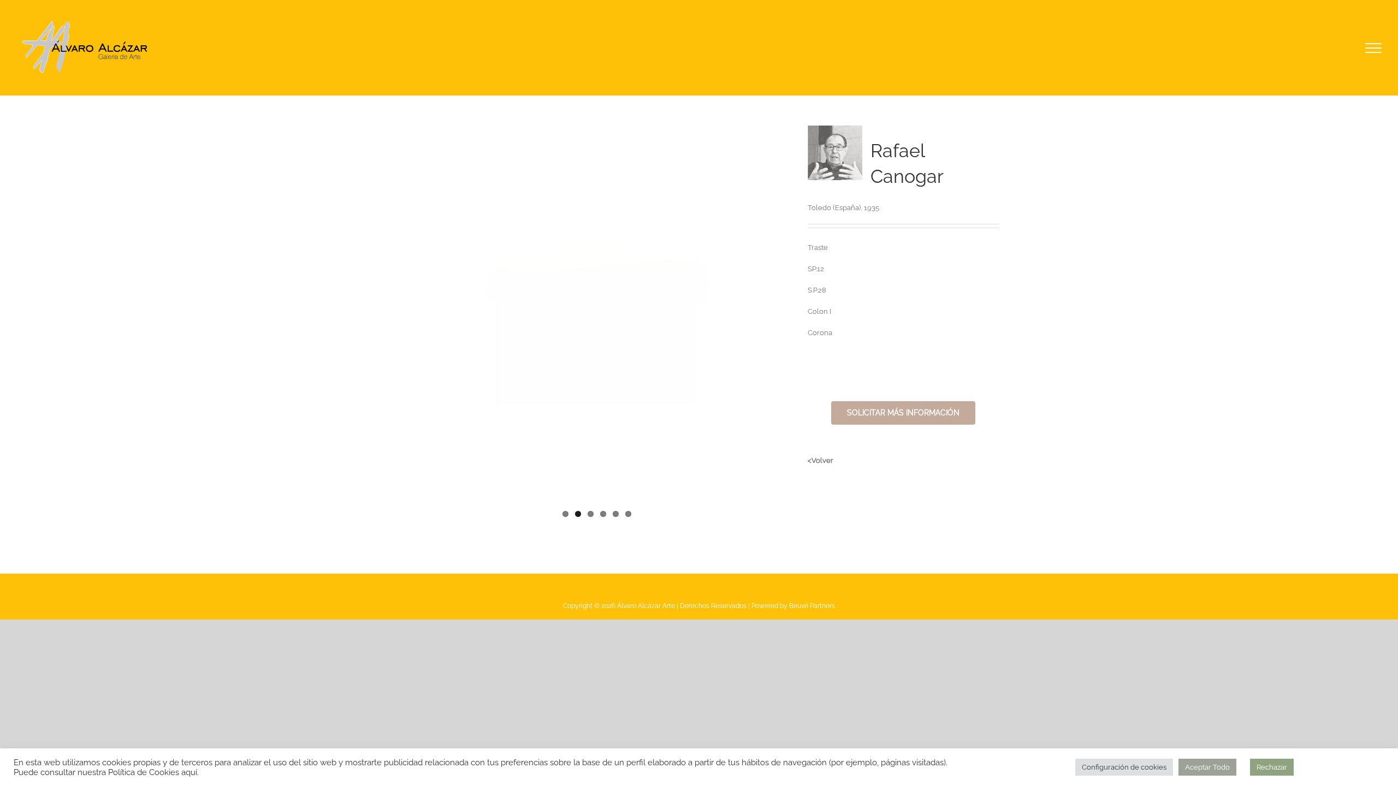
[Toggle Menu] (1373, 48)
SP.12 (816, 269)
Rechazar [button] (1272, 767)
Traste (818, 247)
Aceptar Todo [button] (1207, 767)
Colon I (819, 311)
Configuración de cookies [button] (1124, 767)
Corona (820, 333)
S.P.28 (817, 290)
